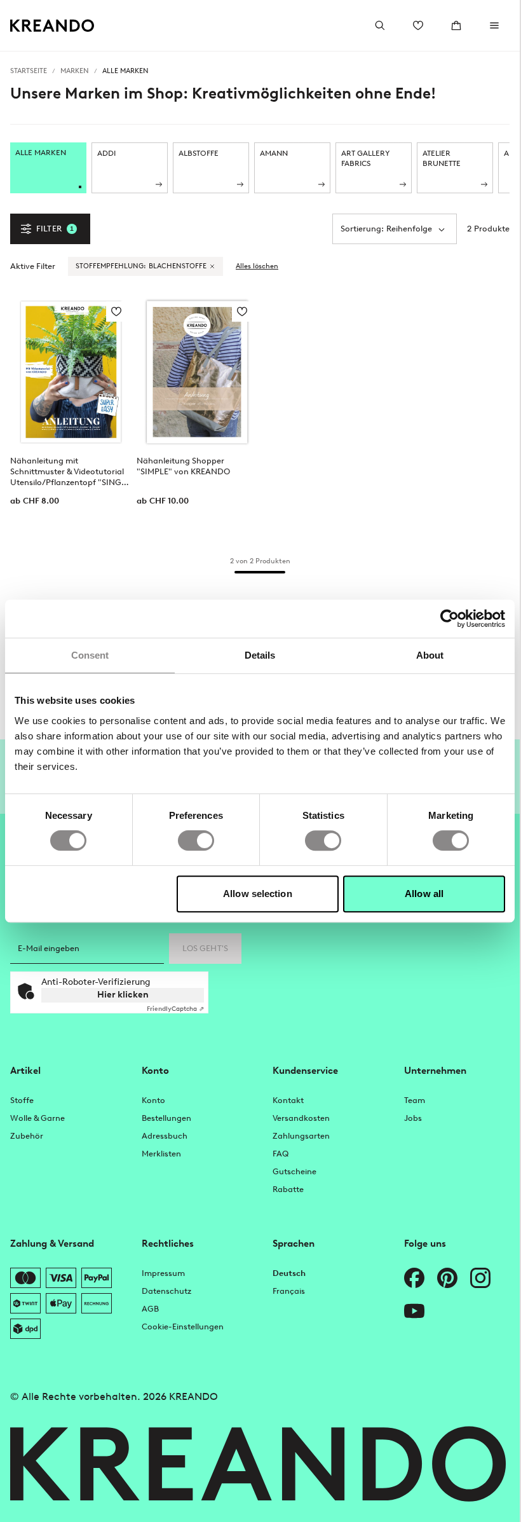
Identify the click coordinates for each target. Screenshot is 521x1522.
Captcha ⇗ (175, 1008)
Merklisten (161, 1153)
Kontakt (288, 1100)
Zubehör (26, 1136)
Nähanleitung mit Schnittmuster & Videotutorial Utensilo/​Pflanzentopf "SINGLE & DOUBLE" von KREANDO (70, 472)
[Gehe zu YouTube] (414, 1311)
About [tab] (430, 655)
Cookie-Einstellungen (183, 1326)
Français (289, 1291)
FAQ (280, 1153)
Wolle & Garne (37, 1118)
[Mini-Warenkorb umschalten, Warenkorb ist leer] (456, 25)
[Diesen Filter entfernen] (212, 266)
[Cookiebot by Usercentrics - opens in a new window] (449, 618)
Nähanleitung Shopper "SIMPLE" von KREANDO (183, 466)
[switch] (196, 840)
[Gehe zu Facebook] (414, 1278)
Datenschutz (166, 1291)
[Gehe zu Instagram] (480, 1278)
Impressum (163, 1273)
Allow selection (257, 893)
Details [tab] (260, 655)
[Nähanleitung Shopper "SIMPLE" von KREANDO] (197, 372)
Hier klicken (123, 994)
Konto (153, 1100)
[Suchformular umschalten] (380, 25)
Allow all (424, 893)
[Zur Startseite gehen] (52, 25)
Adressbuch (164, 1136)
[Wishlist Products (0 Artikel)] (418, 25)
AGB (150, 1308)
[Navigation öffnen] (494, 25)
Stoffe (22, 1100)
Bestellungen (166, 1118)
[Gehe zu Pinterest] (447, 1278)
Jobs (413, 1118)
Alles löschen (257, 266)
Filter (55, 228)
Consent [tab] (90, 655)
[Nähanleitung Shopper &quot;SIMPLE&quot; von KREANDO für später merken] (242, 311)
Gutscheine (294, 1171)
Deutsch (289, 1273)
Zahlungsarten (301, 1136)
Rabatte (288, 1189)
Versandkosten (301, 1118)
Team (414, 1100)
